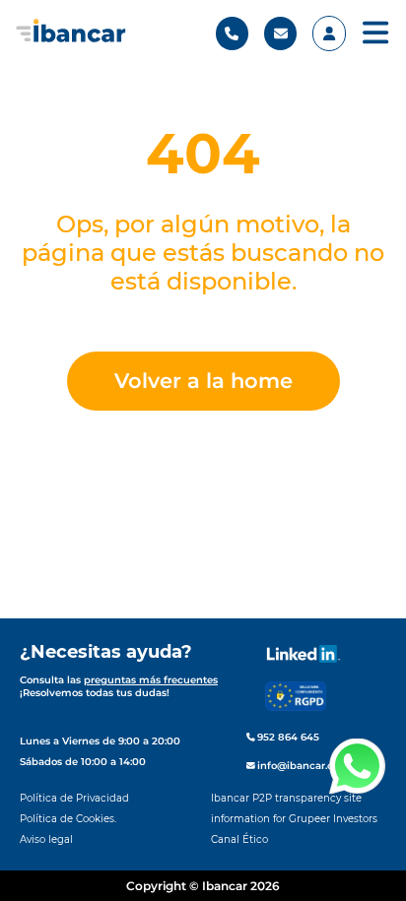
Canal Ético (239, 839)
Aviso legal (46, 839)
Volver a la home (203, 380)
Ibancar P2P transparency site (286, 798)
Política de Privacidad (74, 798)
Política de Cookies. (68, 818)
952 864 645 (286, 737)
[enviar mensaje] (280, 33)
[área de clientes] (328, 33)
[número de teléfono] (232, 33)
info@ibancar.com (302, 765)
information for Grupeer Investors (294, 818)
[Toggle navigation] (376, 33)
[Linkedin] (303, 654)
